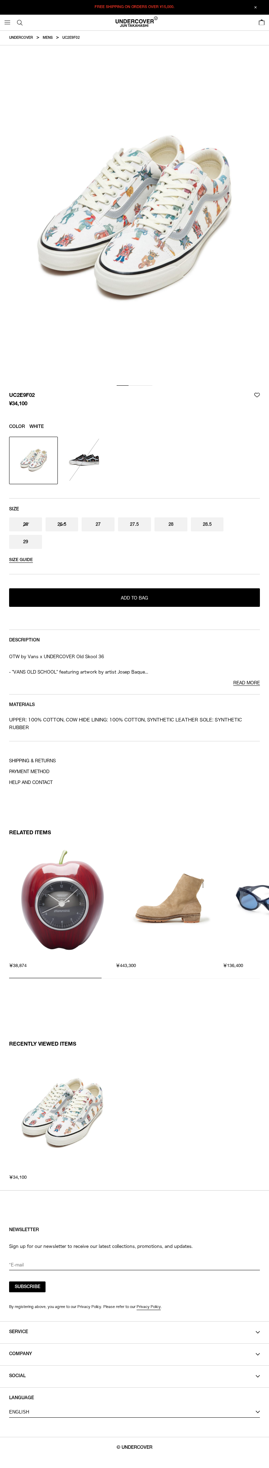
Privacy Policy (149, 1306)
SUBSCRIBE (27, 1287)
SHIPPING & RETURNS (32, 761)
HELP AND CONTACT (31, 783)
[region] (134, 908)
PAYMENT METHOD (29, 772)
